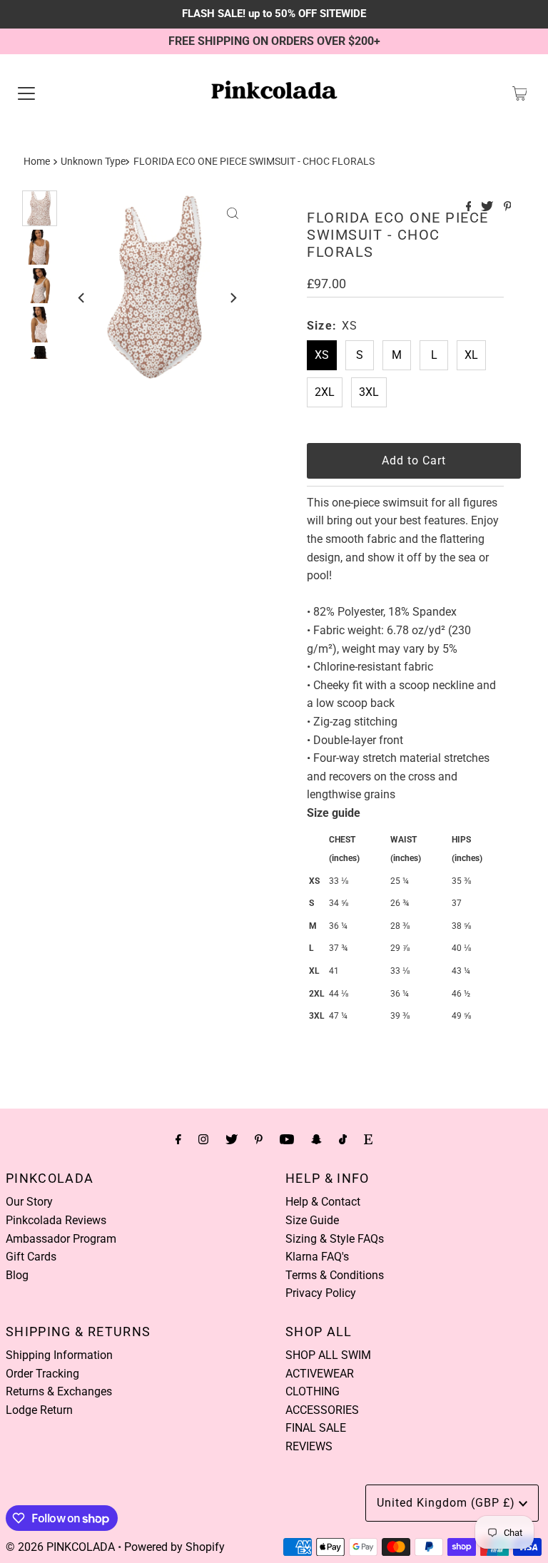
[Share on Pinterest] (508, 207)
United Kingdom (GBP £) (448, 1502)
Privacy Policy (320, 1293)
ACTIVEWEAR (319, 1373)
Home (37, 162)
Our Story (29, 1201)
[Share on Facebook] (470, 207)
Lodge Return (39, 1410)
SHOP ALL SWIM (328, 1355)
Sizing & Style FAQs (334, 1239)
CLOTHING (312, 1391)
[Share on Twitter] (488, 207)
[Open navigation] (26, 93)
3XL (369, 392)
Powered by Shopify (174, 1547)
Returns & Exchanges (59, 1391)
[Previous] (82, 297)
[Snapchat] (316, 1139)
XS (322, 355)
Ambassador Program (61, 1239)
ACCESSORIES (322, 1410)
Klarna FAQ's (317, 1256)
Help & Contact (322, 1201)
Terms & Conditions (334, 1275)
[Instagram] (203, 1139)
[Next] (232, 297)
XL (471, 355)
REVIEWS (309, 1446)
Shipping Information (59, 1355)
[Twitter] (231, 1139)
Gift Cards (31, 1256)
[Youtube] (287, 1139)
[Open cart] (520, 93)
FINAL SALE (315, 1428)
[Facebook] (178, 1139)
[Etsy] (368, 1139)
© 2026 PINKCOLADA (60, 1547)
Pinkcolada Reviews (56, 1220)
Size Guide (312, 1220)
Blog (17, 1275)
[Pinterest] (259, 1139)
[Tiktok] (343, 1139)
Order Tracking (42, 1373)
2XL (325, 392)
